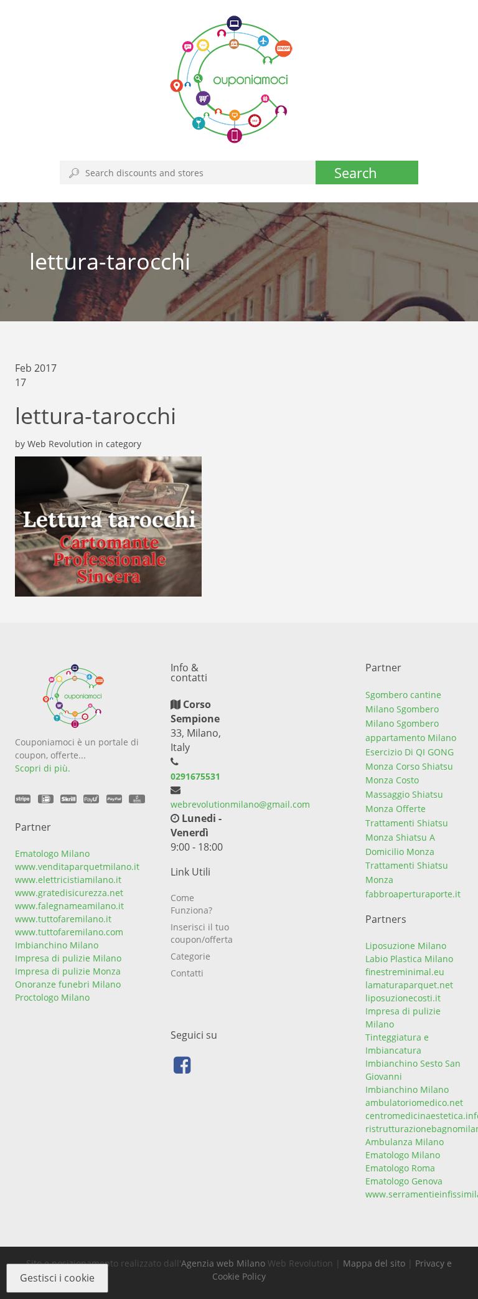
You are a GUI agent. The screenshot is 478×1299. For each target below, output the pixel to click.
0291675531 (195, 776)
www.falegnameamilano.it (69, 906)
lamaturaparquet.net (409, 985)
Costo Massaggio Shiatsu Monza (404, 794)
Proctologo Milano (52, 997)
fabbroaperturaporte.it (413, 894)
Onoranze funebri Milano (68, 984)
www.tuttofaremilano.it (63, 919)
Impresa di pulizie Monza (68, 971)
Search (355, 172)
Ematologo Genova (404, 1181)
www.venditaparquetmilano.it (77, 866)
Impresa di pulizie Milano (68, 958)
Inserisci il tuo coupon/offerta (202, 933)
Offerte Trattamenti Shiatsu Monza (406, 823)
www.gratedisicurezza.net (69, 893)
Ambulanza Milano (404, 1142)
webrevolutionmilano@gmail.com (240, 804)
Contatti (187, 973)
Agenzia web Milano (223, 1263)
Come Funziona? (191, 904)
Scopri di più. (42, 768)
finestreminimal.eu (404, 972)
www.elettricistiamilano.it (68, 880)
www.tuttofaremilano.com (69, 932)
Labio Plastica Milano (409, 959)
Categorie (190, 956)
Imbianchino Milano (56, 945)
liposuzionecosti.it (403, 998)
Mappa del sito (374, 1263)
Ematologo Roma (400, 1168)
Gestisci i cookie (57, 1278)
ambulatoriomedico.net (414, 1102)
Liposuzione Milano (405, 946)
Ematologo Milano (52, 853)
